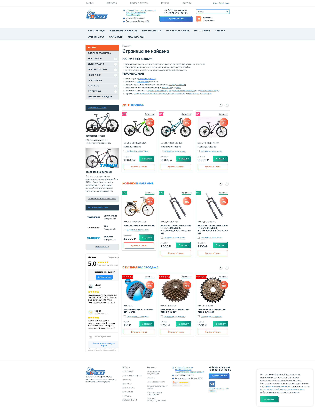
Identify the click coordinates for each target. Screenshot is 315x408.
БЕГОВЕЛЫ (127, 396)
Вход (215, 3)
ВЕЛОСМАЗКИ (95, 81)
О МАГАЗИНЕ (111, 3)
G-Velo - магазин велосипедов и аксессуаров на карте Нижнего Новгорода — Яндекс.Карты (102, 349)
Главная (126, 46)
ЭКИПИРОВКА (94, 91)
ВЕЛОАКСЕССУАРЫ (97, 70)
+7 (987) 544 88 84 (220, 370)
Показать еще (102, 247)
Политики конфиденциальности (156, 400)
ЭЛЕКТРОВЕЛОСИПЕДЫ (99, 53)
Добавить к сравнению (137, 151)
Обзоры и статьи (97, 108)
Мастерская (136, 37)
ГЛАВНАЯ (89, 3)
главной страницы (146, 79)
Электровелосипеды (123, 31)
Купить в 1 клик (139, 167)
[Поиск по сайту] (227, 11)
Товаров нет (209, 20)
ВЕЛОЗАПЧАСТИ (96, 64)
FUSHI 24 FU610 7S (132, 147)
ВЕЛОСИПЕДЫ (95, 59)
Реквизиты (151, 367)
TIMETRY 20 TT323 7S (171, 147)
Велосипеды (96, 31)
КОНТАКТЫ (187, 3)
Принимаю (269, 399)
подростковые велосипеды (182, 91)
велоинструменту (176, 94)
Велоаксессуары (177, 31)
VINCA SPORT (110, 216)
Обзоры (150, 378)
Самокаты (116, 37)
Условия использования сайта (157, 387)
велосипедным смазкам (200, 94)
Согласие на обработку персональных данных (282, 389)
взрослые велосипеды (158, 91)
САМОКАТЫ (93, 86)
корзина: (207, 18)
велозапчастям (142, 94)
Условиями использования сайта (277, 386)
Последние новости (156, 382)
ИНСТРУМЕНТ (94, 75)
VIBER (178, 88)
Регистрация (224, 3)
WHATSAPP (167, 88)
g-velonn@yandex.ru (135, 18)
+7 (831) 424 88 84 (177, 85)
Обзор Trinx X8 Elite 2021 (99, 172)
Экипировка (96, 37)
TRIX (106, 226)
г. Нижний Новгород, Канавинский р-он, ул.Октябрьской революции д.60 (141, 12)
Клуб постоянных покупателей (154, 393)
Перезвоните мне (176, 19)
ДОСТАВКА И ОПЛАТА (139, 3)
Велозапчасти (151, 31)
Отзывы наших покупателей (153, 373)
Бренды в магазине (98, 208)
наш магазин (143, 82)
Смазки (220, 31)
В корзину (147, 158)
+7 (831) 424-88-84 (176, 10)
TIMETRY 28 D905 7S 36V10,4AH (139, 226)
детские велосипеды (209, 91)
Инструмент (202, 31)
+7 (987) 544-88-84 (176, 13)
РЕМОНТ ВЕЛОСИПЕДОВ (100, 97)
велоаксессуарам (158, 94)
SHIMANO (108, 237)
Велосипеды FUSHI (95, 136)
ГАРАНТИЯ (165, 3)
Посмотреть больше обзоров (102, 199)
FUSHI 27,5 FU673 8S (207, 147)
